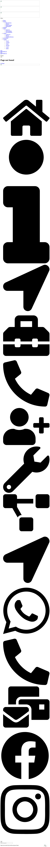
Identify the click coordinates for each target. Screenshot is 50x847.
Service (4, 21)
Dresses (7, 24)
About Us (8, 29)
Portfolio (5, 27)
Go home (2, 63)
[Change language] (45, 845)
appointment (5, 38)
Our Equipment (9, 32)
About (4, 28)
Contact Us (8, 34)
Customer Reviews (10, 36)
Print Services (8, 22)
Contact (4, 33)
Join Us (7, 35)
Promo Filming (9, 25)
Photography (8, 26)
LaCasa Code (23, 839)
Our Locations (9, 31)
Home (4, 20)
